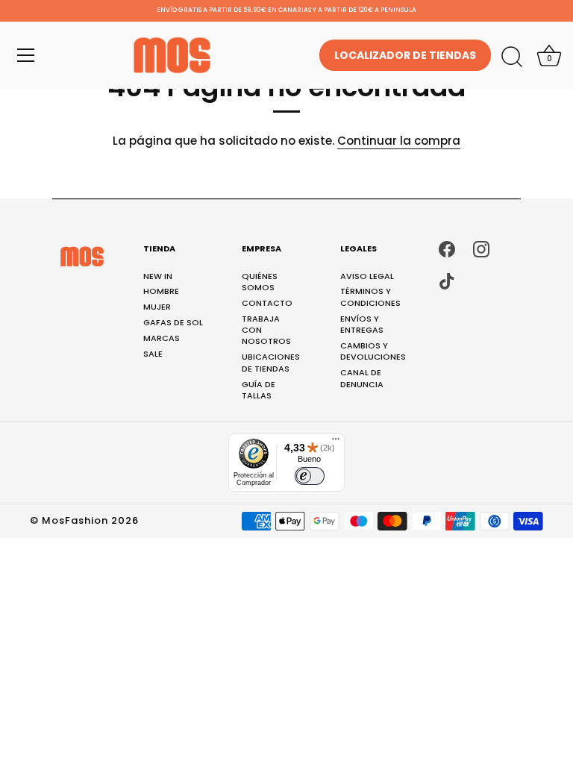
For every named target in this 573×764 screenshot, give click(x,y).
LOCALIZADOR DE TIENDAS (405, 55)
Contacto (267, 303)
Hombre (161, 291)
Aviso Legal (367, 276)
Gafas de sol (173, 322)
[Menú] (26, 55)
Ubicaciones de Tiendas (271, 362)
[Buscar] (511, 57)
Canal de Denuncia (361, 377)
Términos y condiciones (370, 296)
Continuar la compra (398, 140)
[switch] (310, 476)
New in (157, 276)
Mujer (157, 307)
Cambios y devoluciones (373, 351)
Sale (153, 354)
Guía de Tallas (258, 389)
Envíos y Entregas (361, 324)
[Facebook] (447, 249)
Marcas (161, 338)
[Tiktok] (447, 280)
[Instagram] (481, 249)
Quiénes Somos (260, 281)
